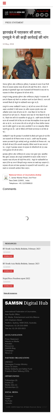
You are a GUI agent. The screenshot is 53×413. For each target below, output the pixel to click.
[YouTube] (46, 15)
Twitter (7, 398)
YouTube (8, 401)
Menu (26, 3)
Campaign (9, 350)
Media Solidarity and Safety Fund (18, 369)
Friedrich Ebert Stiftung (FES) (17, 371)
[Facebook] (37, 15)
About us (8, 353)
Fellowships (11, 380)
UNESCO (9, 362)
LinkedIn (8, 403)
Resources (9, 346)
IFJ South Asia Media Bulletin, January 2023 (21, 263)
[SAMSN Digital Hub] (15, 15)
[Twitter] (42, 15)
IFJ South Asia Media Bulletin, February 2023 (21, 248)
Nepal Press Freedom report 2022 (16, 278)
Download (8, 256)
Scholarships (11, 387)
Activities (8, 344)
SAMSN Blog (10, 348)
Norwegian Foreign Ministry (16, 364)
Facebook (9, 396)
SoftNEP (44, 407)
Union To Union (11, 366)
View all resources (10, 293)
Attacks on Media (12, 341)
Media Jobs (11, 385)
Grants (9, 382)
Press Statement (12, 339)
